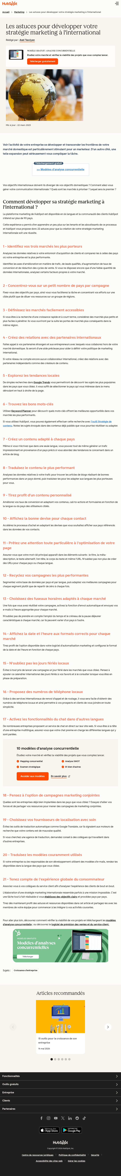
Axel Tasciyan (27, 40)
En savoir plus (59, 776)
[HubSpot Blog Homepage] (9, 3)
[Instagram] (48, 1118)
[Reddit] (77, 1118)
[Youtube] (56, 1118)
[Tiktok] (84, 1118)
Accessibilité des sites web (49, 1161)
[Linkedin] (70, 1118)
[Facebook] (41, 1118)
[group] (60, 1027)
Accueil (5, 12)
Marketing (19, 12)
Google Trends (41, 382)
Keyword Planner (21, 411)
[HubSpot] (60, 1142)
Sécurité (95, 1155)
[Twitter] (63, 1118)
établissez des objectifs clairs (61, 896)
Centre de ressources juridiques (37, 1155)
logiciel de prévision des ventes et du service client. (80, 924)
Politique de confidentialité (72, 1155)
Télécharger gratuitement (42, 61)
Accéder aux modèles (33, 776)
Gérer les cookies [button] (76, 1161)
